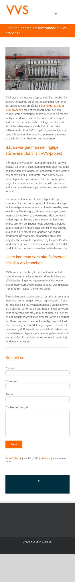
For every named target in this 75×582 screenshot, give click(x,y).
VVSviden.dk (15, 458)
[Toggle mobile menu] (68, 18)
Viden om (45, 458)
